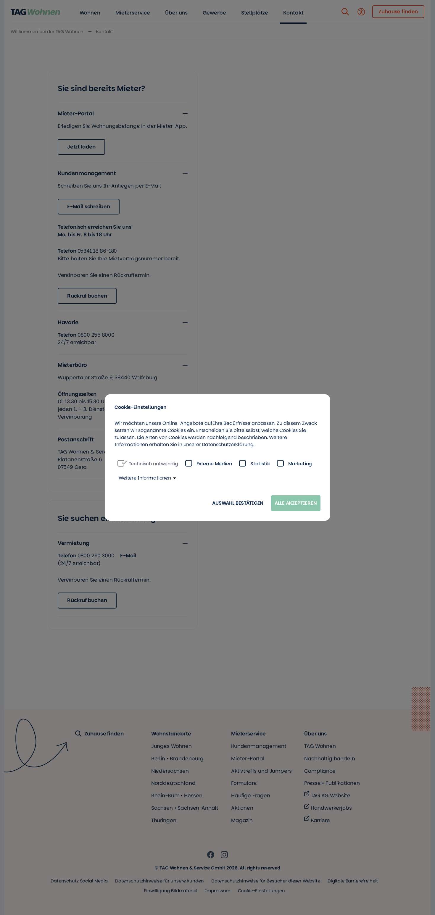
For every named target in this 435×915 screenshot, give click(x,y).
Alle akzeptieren (296, 503)
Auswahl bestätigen (237, 503)
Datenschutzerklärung (227, 444)
